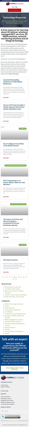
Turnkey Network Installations (14, 331)
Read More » (6, 97)
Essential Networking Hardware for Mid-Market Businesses (12, 82)
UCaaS (7, 333)
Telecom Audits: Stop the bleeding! (16, 295)
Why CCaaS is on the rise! (13, 287)
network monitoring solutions (13, 37)
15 (16, 279)
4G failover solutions (17, 32)
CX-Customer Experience (12, 310)
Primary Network (10, 327)
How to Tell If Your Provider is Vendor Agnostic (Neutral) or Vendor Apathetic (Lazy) (14, 107)
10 (18, 277)
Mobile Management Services (14, 319)
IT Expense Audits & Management (15, 314)
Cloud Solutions (9, 308)
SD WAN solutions (15, 35)
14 (13, 279)
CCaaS (7, 306)
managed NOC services (12, 34)
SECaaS (7, 329)
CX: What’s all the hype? (12, 289)
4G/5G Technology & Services (14, 304)
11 (21, 277)
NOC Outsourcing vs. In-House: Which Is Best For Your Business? (14, 182)
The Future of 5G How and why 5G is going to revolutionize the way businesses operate (13, 222)
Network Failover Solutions (13, 321)
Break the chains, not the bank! (14, 297)
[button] (13, 7)
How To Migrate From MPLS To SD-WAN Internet (13, 145)
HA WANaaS (9, 312)
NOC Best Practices (10, 260)
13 (26, 277)
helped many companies (13, 420)
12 (23, 277)
